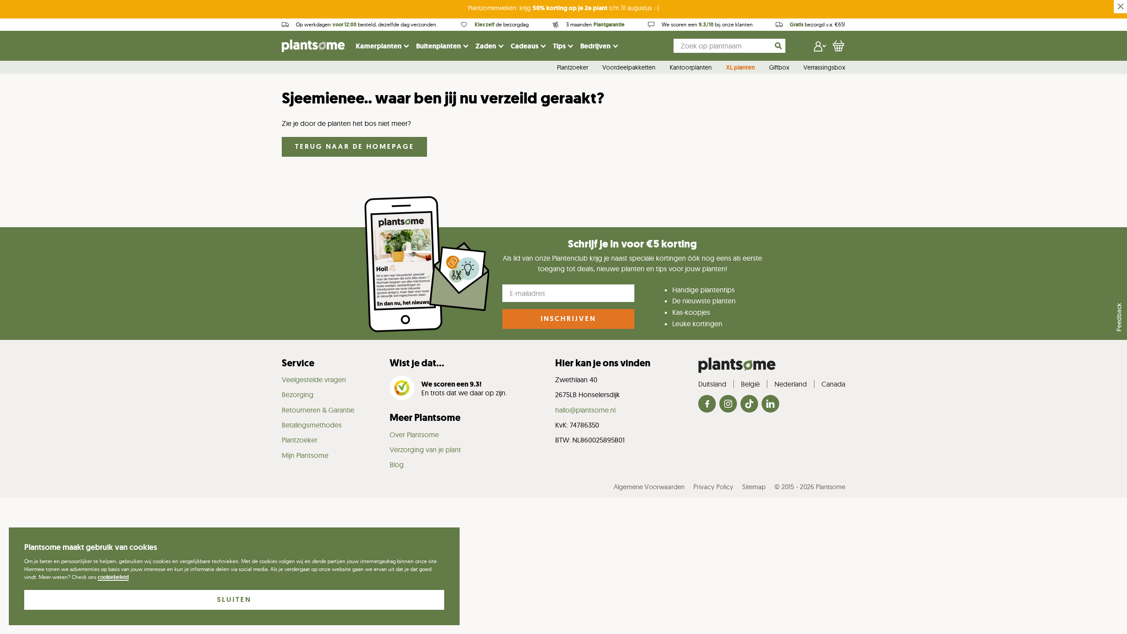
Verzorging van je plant (425, 449)
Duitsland (712, 384)
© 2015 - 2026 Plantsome (809, 486)
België (750, 384)
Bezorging (297, 394)
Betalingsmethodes (312, 424)
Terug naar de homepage (354, 146)
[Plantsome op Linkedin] (770, 404)
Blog (397, 464)
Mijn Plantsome (305, 455)
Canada (833, 384)
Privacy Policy (713, 486)
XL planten (740, 67)
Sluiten (234, 599)
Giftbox (779, 67)
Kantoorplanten (691, 67)
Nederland (790, 384)
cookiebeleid (113, 577)
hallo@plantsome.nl (585, 409)
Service (298, 363)
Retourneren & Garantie (318, 409)
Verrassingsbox (824, 67)
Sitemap (754, 486)
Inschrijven (568, 318)
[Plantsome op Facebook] (707, 404)
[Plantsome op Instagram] (728, 404)
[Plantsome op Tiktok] (749, 404)
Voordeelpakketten (629, 67)
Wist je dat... (417, 363)
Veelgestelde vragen (314, 379)
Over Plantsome (414, 434)
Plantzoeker (572, 67)
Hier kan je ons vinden (602, 363)
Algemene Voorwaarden (649, 486)
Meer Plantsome (425, 417)
